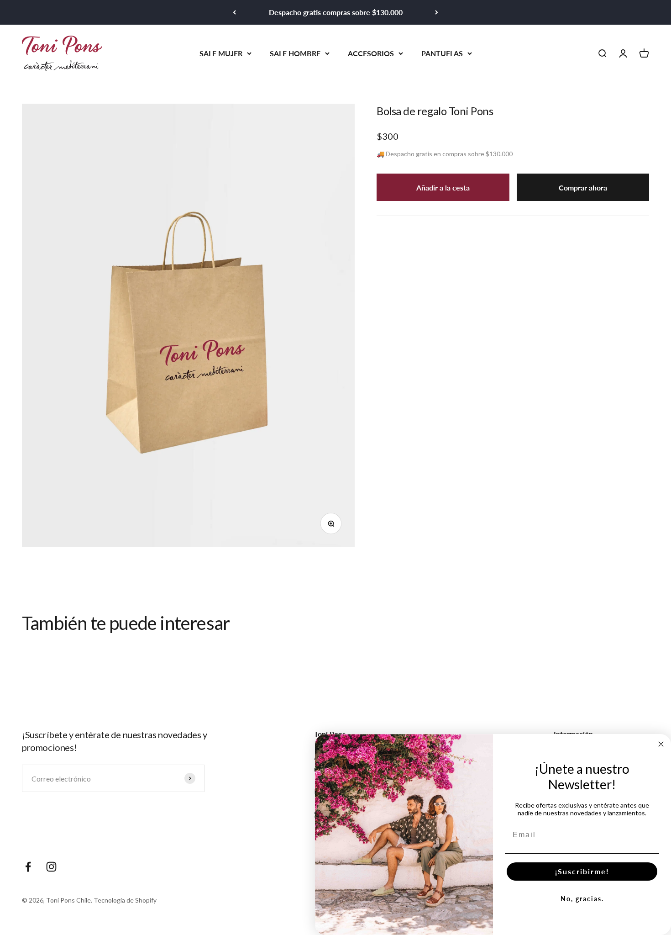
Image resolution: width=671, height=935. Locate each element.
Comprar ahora (583, 187)
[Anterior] (234, 12)
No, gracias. (582, 899)
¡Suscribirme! (582, 871)
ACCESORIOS (371, 52)
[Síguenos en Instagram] (51, 867)
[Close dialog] (660, 744)
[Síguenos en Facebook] (28, 867)
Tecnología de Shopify (125, 900)
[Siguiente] (436, 12)
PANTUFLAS (442, 52)
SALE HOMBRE (295, 52)
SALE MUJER (220, 52)
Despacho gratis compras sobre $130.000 (336, 12)
